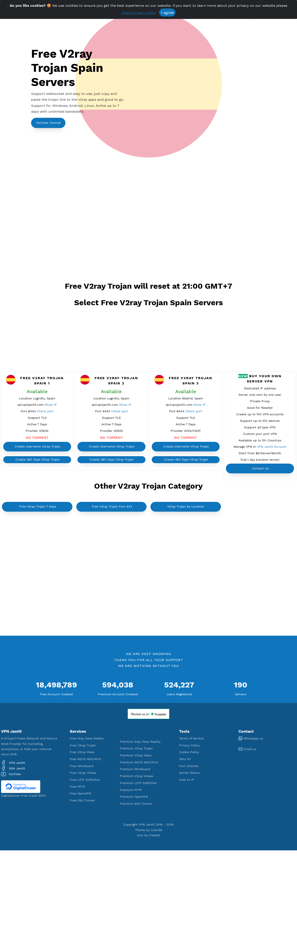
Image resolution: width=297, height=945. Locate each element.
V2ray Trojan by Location (185, 506)
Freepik (154, 835)
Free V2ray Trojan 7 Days (37, 506)
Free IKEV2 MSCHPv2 (85, 759)
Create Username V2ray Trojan (37, 446)
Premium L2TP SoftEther (138, 783)
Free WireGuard (81, 766)
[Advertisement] (148, 221)
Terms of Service (191, 738)
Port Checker (189, 766)
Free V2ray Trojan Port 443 (112, 506)
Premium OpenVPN (134, 796)
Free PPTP (77, 786)
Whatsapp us (252, 738)
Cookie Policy (189, 752)
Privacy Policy (189, 745)
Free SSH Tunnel (82, 800)
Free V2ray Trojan (83, 745)
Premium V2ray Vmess (136, 776)
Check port (45, 411)
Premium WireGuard (135, 769)
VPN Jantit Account (271, 446)
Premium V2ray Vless (135, 755)
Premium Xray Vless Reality (140, 741)
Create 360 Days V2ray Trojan (37, 459)
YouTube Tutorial (48, 122)
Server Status (189, 772)
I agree (167, 12)
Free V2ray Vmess (83, 772)
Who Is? (185, 759)
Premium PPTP (131, 790)
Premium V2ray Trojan (136, 748)
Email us (249, 749)
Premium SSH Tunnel (136, 803)
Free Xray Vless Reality (86, 738)
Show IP (51, 404)
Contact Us (260, 468)
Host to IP (186, 779)
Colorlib (156, 830)
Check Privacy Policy (139, 13)
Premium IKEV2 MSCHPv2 (139, 762)
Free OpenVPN (80, 793)
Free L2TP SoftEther (85, 779)
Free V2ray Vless (82, 752)
